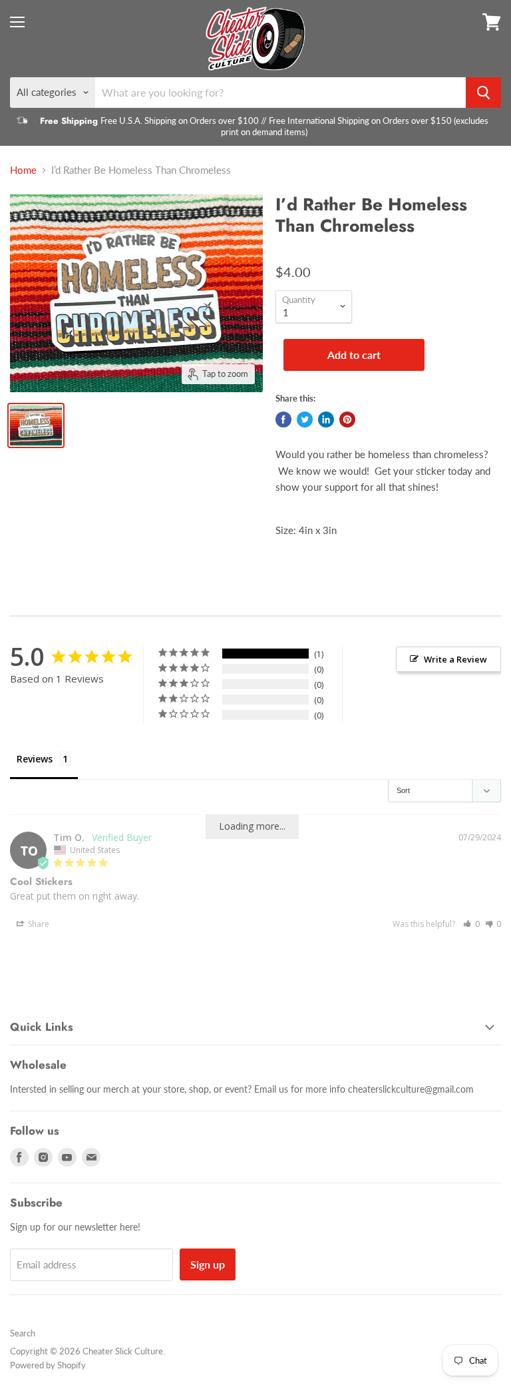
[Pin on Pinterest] (347, 419)
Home (23, 170)
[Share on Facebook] (283, 419)
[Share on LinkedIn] (326, 419)
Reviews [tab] (35, 758)
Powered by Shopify (48, 1365)
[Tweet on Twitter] (305, 419)
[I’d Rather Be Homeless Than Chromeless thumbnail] (36, 425)
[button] (471, 924)
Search (22, 1333)
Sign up (207, 1264)
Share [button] (37, 924)
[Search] (483, 92)
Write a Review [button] (455, 659)
